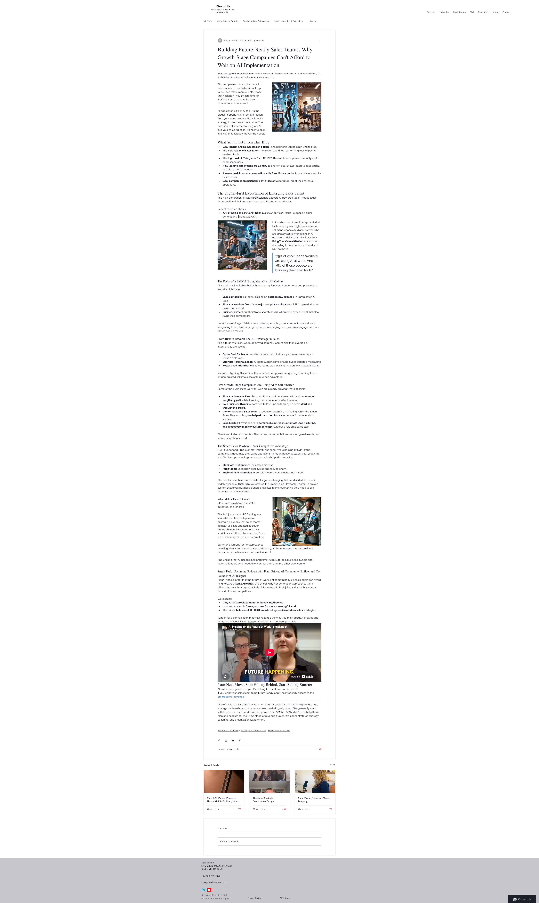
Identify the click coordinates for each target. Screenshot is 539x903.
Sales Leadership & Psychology (288, 21)
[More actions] (319, 40)
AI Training (285, 898)
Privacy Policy (254, 898)
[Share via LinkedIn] (232, 740)
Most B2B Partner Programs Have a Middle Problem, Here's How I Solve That (223, 799)
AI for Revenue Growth (227, 21)
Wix (228, 898)
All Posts (208, 21)
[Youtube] (209, 890)
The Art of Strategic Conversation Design (263, 799)
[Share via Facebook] (219, 740)
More (311, 21)
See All (332, 765)
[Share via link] (239, 740)
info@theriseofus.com (213, 882)
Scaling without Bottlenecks (256, 21)
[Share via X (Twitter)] (225, 740)
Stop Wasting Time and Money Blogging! (314, 799)
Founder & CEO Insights (279, 730)
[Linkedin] (203, 890)
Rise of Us (222, 6)
